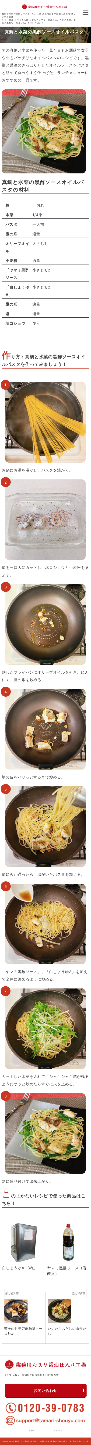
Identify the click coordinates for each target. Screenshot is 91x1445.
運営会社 (32, 1430)
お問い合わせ (45, 1390)
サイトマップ (59, 1430)
